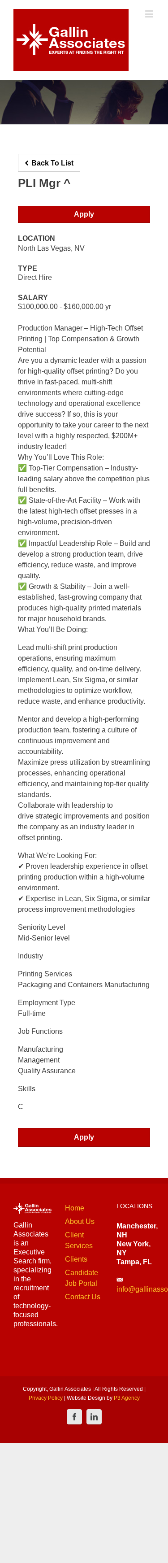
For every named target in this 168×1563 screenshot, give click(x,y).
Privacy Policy (46, 1398)
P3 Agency (127, 1398)
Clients (76, 1259)
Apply (84, 214)
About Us (80, 1221)
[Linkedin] (94, 1416)
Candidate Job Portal (81, 1278)
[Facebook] (74, 1416)
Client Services (79, 1240)
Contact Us (82, 1297)
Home (74, 1208)
